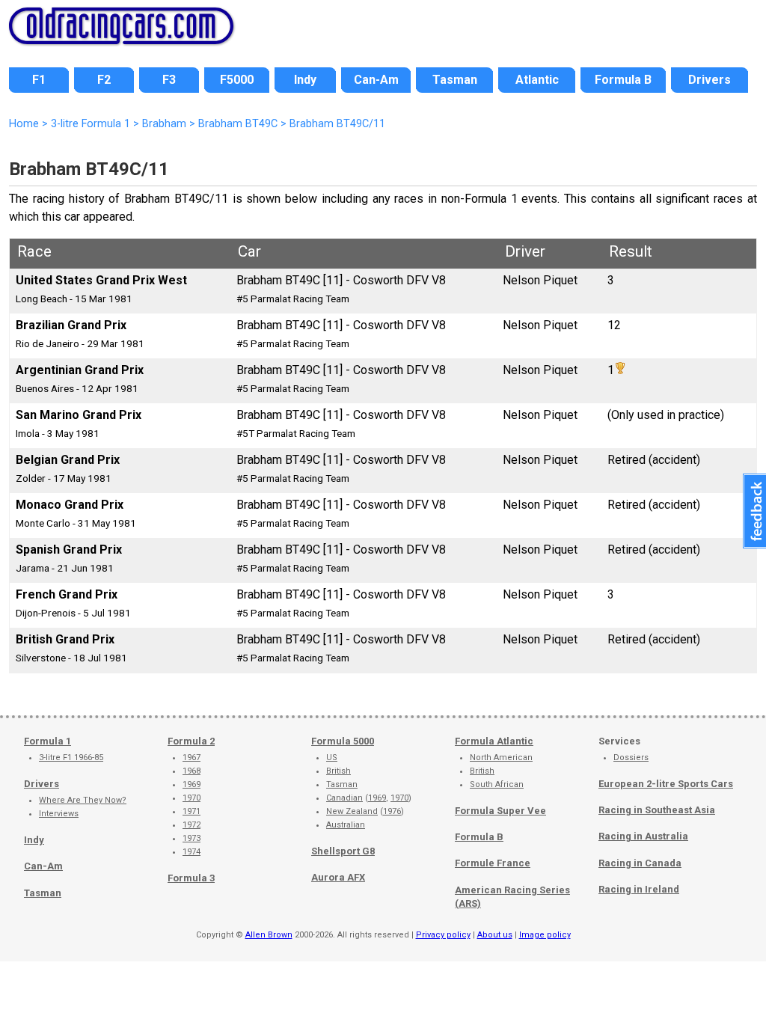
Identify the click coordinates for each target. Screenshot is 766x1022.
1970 (191, 798)
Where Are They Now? (82, 800)
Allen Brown (268, 935)
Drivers (41, 783)
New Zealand (352, 811)
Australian (345, 825)
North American (501, 757)
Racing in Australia (643, 836)
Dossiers (631, 757)
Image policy (545, 935)
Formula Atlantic (494, 741)
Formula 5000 (342, 741)
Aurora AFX (338, 877)
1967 (191, 757)
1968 (191, 771)
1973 (191, 838)
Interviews (59, 813)
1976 (392, 811)
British (338, 771)
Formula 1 (47, 741)
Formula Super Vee (500, 810)
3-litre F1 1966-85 (71, 757)
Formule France (492, 863)
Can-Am (43, 866)
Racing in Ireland (638, 889)
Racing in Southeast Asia (656, 810)
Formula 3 (191, 878)
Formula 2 (191, 741)
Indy (34, 839)
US (331, 757)
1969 (191, 784)
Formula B (479, 836)
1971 (191, 811)
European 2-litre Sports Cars (665, 783)
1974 (191, 852)
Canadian (344, 798)
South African (497, 784)
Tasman (42, 893)
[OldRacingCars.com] (121, 36)
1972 (191, 825)
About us (494, 935)
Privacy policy (443, 935)
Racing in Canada (639, 863)
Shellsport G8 (343, 851)
